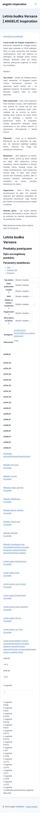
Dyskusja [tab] (10, 273)
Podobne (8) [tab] (12, 270)
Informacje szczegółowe (13, 36)
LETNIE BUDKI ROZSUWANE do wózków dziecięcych (24, 333)
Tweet (21, 456)
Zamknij (27, 456)
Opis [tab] (8, 267)
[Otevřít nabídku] (36, 4)
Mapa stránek (32, 807)
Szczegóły (7, 468)
